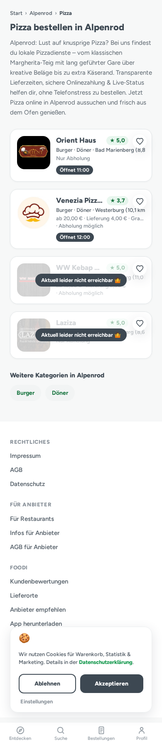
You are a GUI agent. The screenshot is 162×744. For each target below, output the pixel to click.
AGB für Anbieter (34, 547)
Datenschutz (27, 484)
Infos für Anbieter (34, 533)
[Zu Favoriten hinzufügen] (140, 141)
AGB (16, 470)
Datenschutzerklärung (106, 662)
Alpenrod (40, 13)
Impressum (25, 456)
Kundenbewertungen (39, 581)
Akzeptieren (111, 683)
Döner (60, 392)
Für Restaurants (32, 519)
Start (16, 13)
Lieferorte (24, 595)
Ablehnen (47, 683)
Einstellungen (36, 701)
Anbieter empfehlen (38, 609)
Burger (25, 392)
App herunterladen (36, 623)
